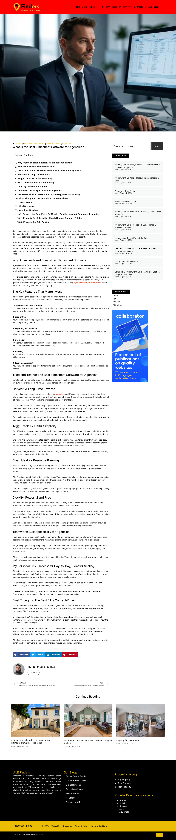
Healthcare (71, 798)
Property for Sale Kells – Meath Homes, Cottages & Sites (52, 218)
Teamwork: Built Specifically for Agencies (40, 190)
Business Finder (89, 7)
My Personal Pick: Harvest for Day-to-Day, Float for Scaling (49, 194)
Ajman (122, 809)
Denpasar (123, 806)
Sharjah (122, 800)
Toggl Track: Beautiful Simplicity (35, 178)
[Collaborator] (130, 382)
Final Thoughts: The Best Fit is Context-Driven (43, 198)
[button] (21, 654)
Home (77, 7)
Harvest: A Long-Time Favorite (34, 174)
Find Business (26, 206)
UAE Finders (21, 772)
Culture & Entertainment (76, 781)
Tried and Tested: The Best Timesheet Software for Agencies (49, 170)
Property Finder (109, 7)
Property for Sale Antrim (36, 222)
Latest (17, 144)
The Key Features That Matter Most (36, 167)
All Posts (33, 672)
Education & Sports (74, 789)
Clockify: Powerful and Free (32, 186)
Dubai (122, 803)
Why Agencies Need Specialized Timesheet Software (45, 163)
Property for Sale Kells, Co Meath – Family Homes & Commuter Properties (61, 214)
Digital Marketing (73, 785)
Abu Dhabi (124, 812)
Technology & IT (73, 802)
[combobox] (131, 146)
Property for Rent (127, 7)
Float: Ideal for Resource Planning (36, 182)
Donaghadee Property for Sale (128, 262)
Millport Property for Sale (125, 201)
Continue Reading (28, 210)
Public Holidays (144, 7)
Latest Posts (25, 202)
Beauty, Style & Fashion (76, 776)
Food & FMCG (72, 794)
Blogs (156, 7)
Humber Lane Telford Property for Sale (131, 238)
